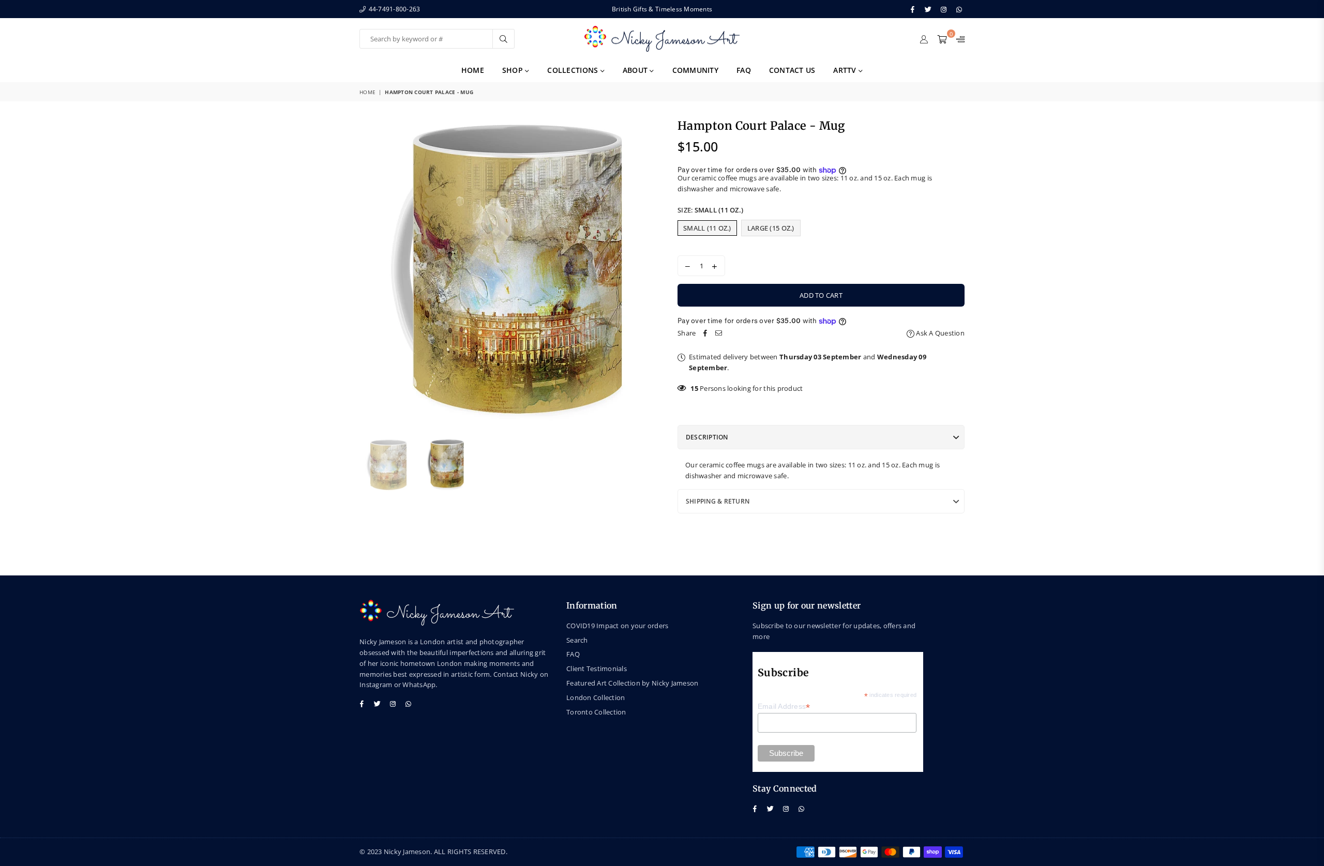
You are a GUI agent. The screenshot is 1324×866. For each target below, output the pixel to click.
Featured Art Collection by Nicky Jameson (632, 683)
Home (472, 70)
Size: (710, 210)
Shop (513, 70)
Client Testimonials (596, 668)
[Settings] (958, 39)
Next (645, 273)
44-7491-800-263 (393, 9)
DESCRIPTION (707, 437)
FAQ (743, 70)
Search (577, 640)
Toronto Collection (596, 712)
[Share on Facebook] (705, 333)
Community (695, 70)
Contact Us (792, 70)
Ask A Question (939, 333)
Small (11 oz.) (707, 228)
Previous (368, 273)
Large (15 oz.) (770, 228)
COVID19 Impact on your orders (617, 625)
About (636, 70)
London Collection (595, 697)
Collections (573, 70)
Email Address (784, 706)
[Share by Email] (718, 333)
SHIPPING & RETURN (717, 501)
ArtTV (846, 70)
